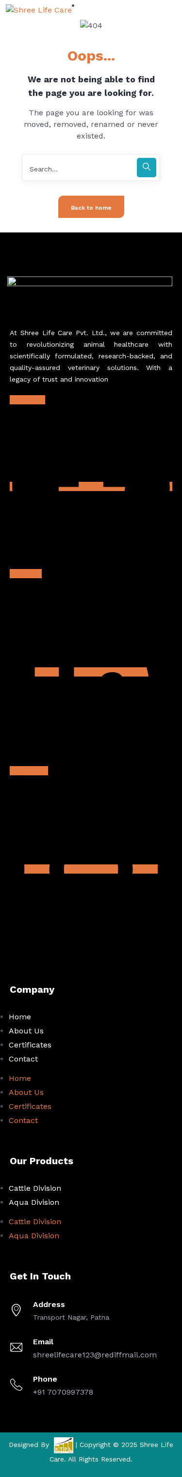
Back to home (91, 207)
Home (20, 1016)
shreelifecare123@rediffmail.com (95, 1354)
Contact (23, 1058)
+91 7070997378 (63, 1392)
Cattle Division (35, 1188)
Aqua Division (34, 1202)
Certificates (30, 1044)
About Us (26, 1030)
